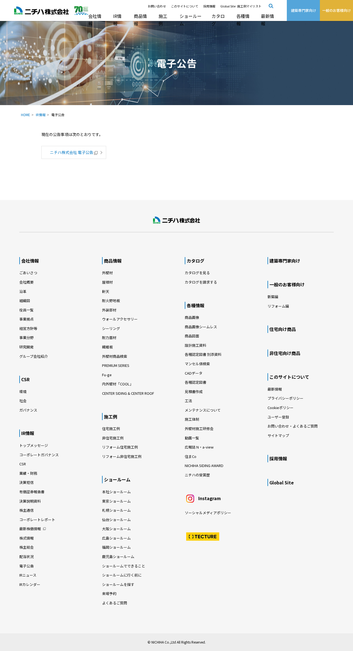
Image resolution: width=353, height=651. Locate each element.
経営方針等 (28, 328)
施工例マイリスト (249, 6)
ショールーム (191, 20)
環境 (22, 391)
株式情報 (26, 538)
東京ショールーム (116, 501)
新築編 (273, 296)
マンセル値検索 (197, 363)
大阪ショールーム (116, 528)
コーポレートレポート (37, 519)
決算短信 (26, 482)
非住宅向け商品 (284, 353)
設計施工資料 (195, 345)
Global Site (228, 6)
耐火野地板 (111, 300)
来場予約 (109, 593)
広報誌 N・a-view (199, 447)
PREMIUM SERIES (115, 365)
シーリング (111, 328)
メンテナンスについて (203, 410)
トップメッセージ (33, 445)
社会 (22, 400)
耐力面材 (109, 337)
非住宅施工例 (113, 438)
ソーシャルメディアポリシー (208, 512)
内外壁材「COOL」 (117, 383)
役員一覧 (26, 310)
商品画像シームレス (201, 326)
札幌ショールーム (116, 510)
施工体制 (192, 419)
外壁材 (107, 272)
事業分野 (26, 337)
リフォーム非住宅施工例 (121, 456)
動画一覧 (194, 438)
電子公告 (26, 566)
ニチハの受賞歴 (197, 474)
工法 (188, 400)
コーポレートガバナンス (39, 454)
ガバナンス (28, 410)
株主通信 (26, 510)
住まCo (190, 456)
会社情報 (94, 20)
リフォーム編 (278, 306)
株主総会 (26, 547)
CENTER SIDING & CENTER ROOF (128, 393)
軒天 (105, 291)
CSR (25, 379)
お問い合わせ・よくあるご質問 (293, 426)
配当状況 (26, 556)
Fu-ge (107, 374)
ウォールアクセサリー (120, 319)
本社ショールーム (116, 491)
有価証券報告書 (31, 491)
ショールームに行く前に (121, 575)
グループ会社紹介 (33, 356)
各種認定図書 (195, 382)
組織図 (24, 300)
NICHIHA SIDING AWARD (204, 465)
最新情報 (267, 20)
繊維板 (107, 346)
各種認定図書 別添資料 (203, 354)
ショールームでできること (123, 566)
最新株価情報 (30, 528)
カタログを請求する (201, 282)
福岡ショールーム (116, 547)
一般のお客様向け (287, 284)
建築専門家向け (284, 260)
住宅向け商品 (282, 329)
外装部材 (109, 310)
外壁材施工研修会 (199, 428)
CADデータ (193, 373)
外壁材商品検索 (114, 356)
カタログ (218, 20)
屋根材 (107, 282)
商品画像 (192, 317)
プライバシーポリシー (285, 398)
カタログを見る (197, 272)
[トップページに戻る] (176, 220)
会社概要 (26, 282)
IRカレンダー (29, 584)
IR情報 (117, 20)
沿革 (22, 291)
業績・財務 (28, 473)
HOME (25, 114)
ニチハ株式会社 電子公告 (71, 152)
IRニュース (27, 575)
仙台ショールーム (116, 519)
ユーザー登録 (278, 417)
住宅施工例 (111, 428)
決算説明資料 (30, 501)
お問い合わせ (157, 6)
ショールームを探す (118, 584)
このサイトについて (184, 6)
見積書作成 (194, 391)
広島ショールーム (116, 538)
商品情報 (140, 20)
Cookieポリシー (280, 407)
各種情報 (243, 20)
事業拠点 (26, 319)
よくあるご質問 (114, 602)
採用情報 (209, 6)
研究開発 (26, 346)
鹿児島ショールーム (118, 556)
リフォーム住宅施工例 (120, 447)
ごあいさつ (28, 272)
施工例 (163, 20)
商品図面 (192, 335)
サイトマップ (278, 435)
